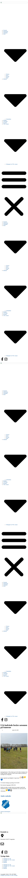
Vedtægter (5, 32)
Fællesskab (5, 31)
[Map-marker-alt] (2, 835)
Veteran (7, 74)
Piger (7, 77)
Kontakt (5, 122)
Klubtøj (5, 120)
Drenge (7, 76)
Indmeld (5, 862)
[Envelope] (2, 844)
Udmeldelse (8, 119)
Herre (7, 75)
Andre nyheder (6, 796)
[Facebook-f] (2, 359)
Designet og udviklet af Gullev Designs (9, 875)
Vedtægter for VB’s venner (12, 164)
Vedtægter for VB (7, 858)
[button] (14, 193)
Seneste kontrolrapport (5, 811)
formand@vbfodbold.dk (6, 847)
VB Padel (5, 121)
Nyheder (5, 30)
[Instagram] (6, 852)
